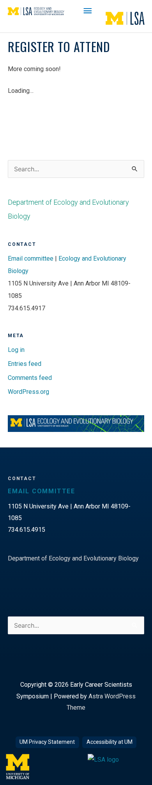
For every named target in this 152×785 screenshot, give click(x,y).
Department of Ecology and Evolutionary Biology (73, 558)
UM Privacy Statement (47, 742)
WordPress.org (28, 391)
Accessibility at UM (110, 742)
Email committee (30, 258)
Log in (16, 349)
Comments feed (30, 377)
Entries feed (24, 363)
